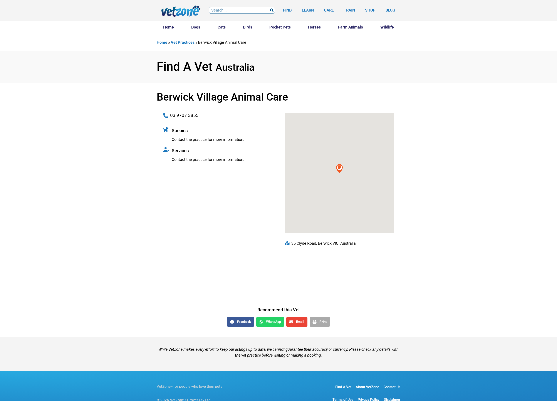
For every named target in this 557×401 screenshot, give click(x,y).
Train (349, 10)
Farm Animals (350, 27)
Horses (314, 27)
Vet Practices (183, 42)
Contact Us (392, 387)
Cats (222, 27)
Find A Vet (343, 387)
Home (168, 27)
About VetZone (367, 387)
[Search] (271, 10)
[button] (240, 322)
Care (329, 10)
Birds (247, 27)
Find (287, 10)
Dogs (195, 27)
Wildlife (387, 27)
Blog (390, 10)
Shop (370, 10)
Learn (308, 10)
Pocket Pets (280, 27)
